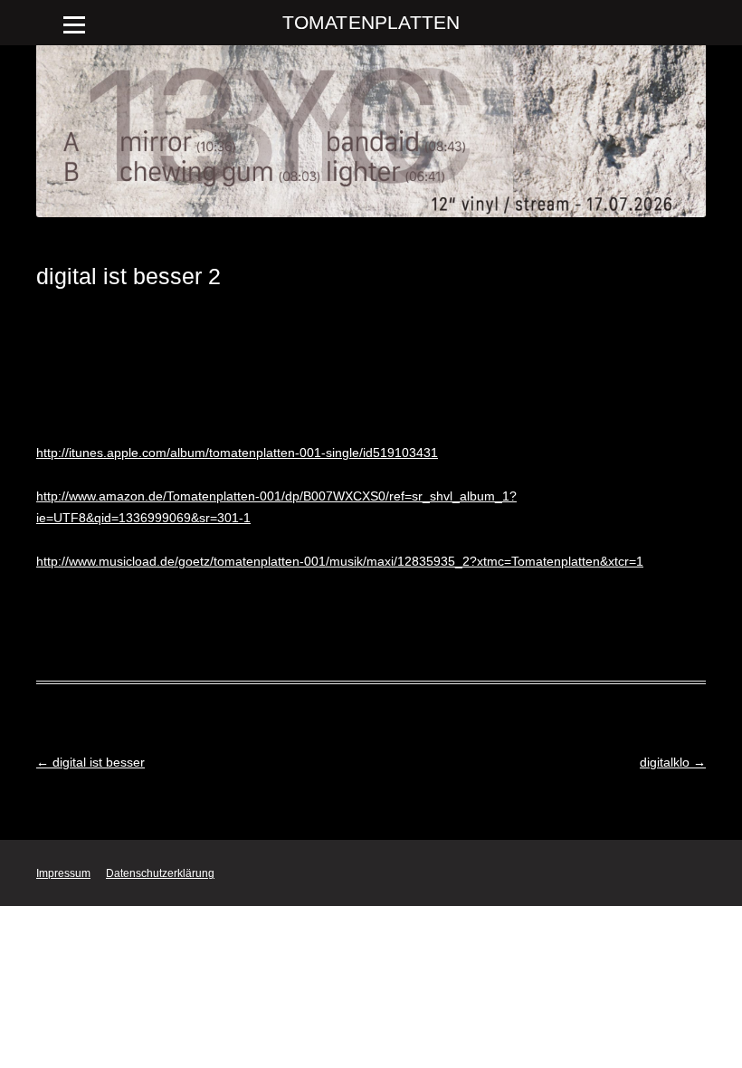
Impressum (63, 873)
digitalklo (673, 762)
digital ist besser (90, 762)
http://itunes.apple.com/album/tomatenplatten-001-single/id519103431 (237, 452)
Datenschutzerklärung (160, 873)
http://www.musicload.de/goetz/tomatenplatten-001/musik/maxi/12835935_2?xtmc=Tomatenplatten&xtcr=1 (339, 561)
